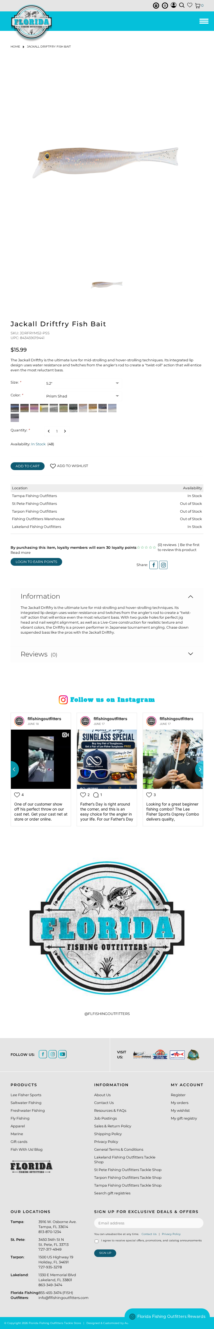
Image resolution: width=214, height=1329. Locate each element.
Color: (17, 395)
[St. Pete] (157, 1054)
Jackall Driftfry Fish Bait (49, 46)
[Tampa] (140, 1055)
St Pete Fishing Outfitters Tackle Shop (128, 1170)
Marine (17, 1134)
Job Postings (105, 1118)
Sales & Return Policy (112, 1126)
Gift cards (19, 1142)
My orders (179, 1103)
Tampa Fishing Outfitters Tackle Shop (128, 1185)
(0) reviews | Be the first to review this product (179, 547)
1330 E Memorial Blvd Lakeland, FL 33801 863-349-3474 (57, 1280)
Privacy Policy (106, 1142)
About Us (102, 1095)
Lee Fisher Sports (26, 1095)
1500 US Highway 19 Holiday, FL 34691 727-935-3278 (55, 1262)
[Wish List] (189, 6)
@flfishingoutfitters (107, 1014)
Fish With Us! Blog (27, 1149)
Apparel (18, 1126)
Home (15, 46)
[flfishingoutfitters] (19, 721)
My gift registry (184, 1118)
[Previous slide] (10, 769)
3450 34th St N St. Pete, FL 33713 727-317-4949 (53, 1244)
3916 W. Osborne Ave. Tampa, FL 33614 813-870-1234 (57, 1227)
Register (178, 1095)
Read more (21, 552)
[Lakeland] (190, 1054)
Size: (16, 382)
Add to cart (28, 466)
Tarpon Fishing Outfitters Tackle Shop (128, 1177)
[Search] (181, 5)
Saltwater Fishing (26, 1103)
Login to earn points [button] (36, 562)
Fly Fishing (20, 1118)
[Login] (173, 6)
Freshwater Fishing (28, 1110)
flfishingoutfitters (44, 718)
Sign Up (105, 1253)
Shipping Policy (108, 1134)
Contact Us (104, 1103)
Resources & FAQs (110, 1110)
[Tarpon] (174, 1054)
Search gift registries (112, 1193)
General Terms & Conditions (118, 1149)
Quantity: (20, 430)
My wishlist (180, 1110)
